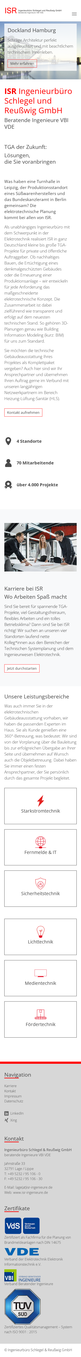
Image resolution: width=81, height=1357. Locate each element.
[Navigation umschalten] (74, 14)
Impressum (13, 1096)
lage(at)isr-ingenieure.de (34, 1187)
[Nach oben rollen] (71, 1347)
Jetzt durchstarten (22, 668)
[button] (5, 47)
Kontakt (10, 1091)
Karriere (10, 1085)
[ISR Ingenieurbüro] (33, 10)
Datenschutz (13, 1101)
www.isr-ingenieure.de (30, 1192)
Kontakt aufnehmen (23, 412)
